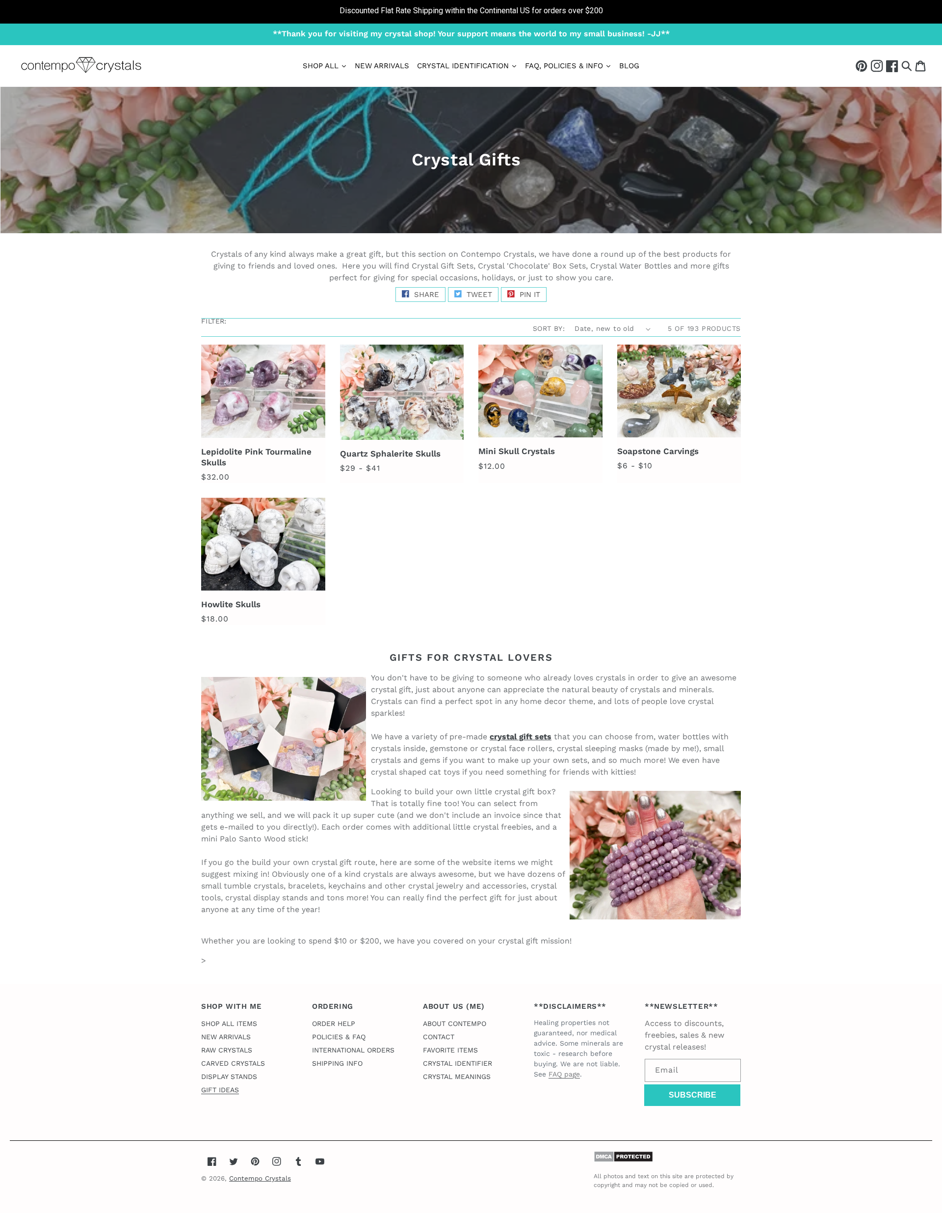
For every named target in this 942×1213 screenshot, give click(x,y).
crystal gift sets (520, 736)
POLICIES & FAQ (339, 1037)
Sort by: (549, 328)
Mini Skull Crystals (516, 451)
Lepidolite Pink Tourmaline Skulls (256, 457)
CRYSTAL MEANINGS (457, 1076)
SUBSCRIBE (692, 1095)
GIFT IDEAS (220, 1090)
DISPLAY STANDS (229, 1076)
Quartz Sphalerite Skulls (390, 453)
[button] (906, 65)
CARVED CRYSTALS (233, 1063)
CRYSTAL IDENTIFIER (457, 1063)
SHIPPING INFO (337, 1063)
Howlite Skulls (231, 604)
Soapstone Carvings (658, 451)
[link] (471, 12)
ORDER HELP (333, 1023)
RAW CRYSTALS (226, 1050)
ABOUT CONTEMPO (454, 1023)
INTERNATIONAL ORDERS (353, 1050)
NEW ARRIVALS (226, 1037)
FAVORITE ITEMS (450, 1050)
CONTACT (438, 1037)
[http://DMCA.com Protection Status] (623, 1159)
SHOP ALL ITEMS (229, 1023)
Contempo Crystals (260, 1178)
